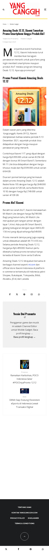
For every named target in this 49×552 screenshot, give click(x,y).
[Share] (9, 294)
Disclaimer (33, 518)
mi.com (31, 264)
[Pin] (24, 294)
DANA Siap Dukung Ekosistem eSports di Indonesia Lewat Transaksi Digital (24, 402)
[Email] (32, 294)
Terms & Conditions (24, 523)
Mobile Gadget (26, 39)
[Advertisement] (24, 463)
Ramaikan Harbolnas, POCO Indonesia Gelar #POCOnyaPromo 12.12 (24, 377)
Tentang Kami (24, 507)
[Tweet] (17, 294)
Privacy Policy (17, 518)
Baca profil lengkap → (24, 336)
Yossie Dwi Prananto (10, 39)
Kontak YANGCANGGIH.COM (24, 513)
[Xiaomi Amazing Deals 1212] (24, 106)
